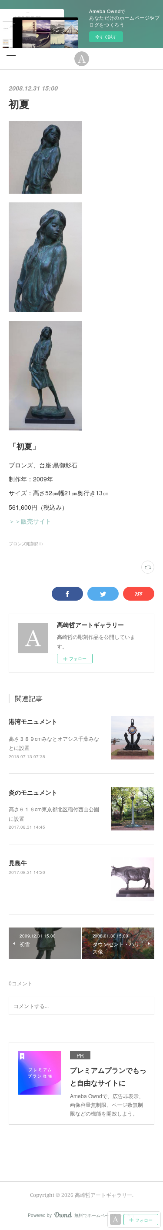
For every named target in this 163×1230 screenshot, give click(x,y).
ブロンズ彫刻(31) (26, 544)
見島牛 (18, 862)
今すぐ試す (106, 37)
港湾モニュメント (33, 721)
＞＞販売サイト (30, 521)
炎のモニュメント (33, 792)
